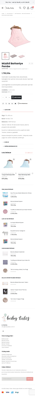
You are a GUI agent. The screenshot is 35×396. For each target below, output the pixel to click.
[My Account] (28, 8)
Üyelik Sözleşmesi (7, 354)
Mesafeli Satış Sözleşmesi (9, 356)
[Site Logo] (9, 7)
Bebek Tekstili (5, 344)
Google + (12, 103)
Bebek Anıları (5, 340)
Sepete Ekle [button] (13, 159)
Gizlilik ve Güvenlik (7, 359)
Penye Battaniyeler (12, 173)
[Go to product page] (9, 164)
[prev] (29, 63)
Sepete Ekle (17, 97)
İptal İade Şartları (6, 358)
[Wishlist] (24, 8)
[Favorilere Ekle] (16, 173)
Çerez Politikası (6, 363)
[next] (32, 63)
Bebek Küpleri (6, 342)
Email (15, 103)
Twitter (6, 103)
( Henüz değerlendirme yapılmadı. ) (18, 69)
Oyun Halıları (5, 347)
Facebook (3, 103)
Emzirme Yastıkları (7, 345)
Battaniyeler (4, 173)
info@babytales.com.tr (8, 327)
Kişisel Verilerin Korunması (9, 361)
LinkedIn (9, 103)
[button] (3, 7)
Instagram (3, 331)
